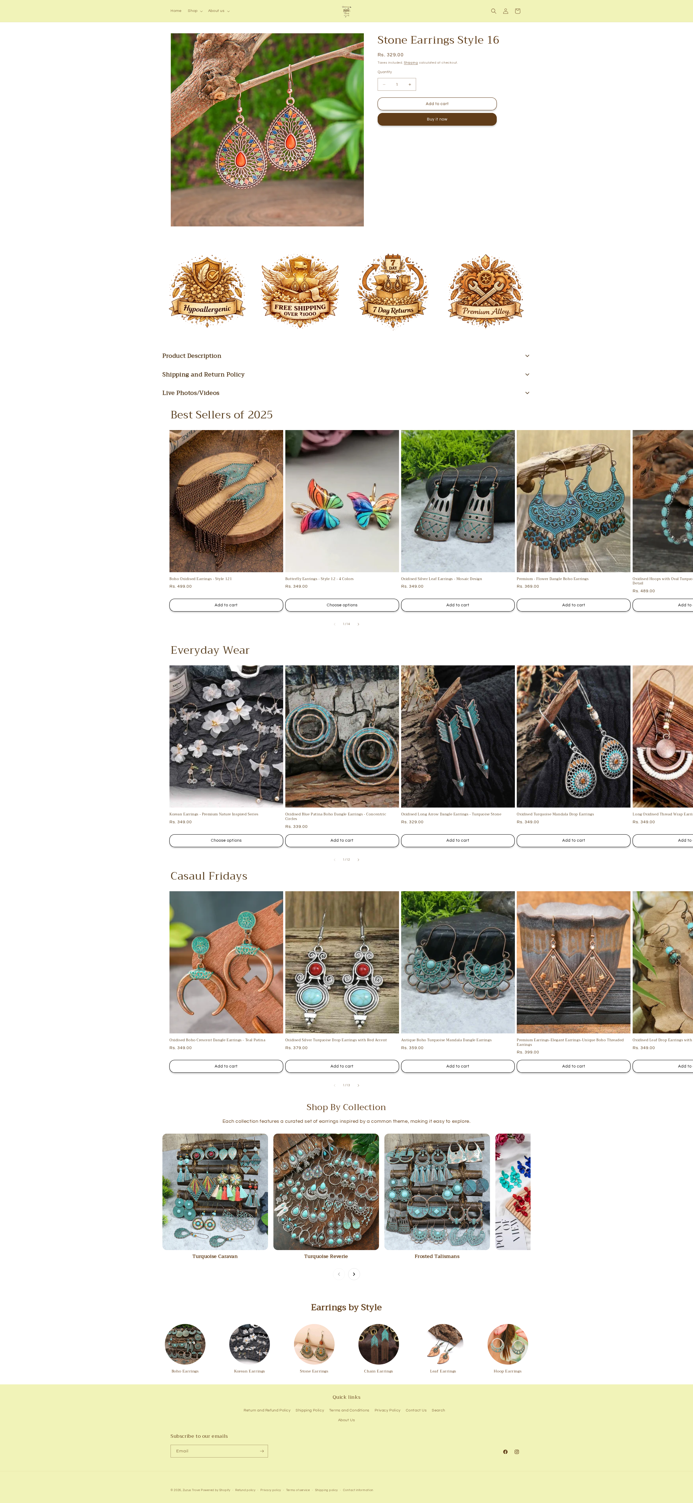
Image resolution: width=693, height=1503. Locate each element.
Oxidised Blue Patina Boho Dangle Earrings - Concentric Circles (335, 816)
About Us (346, 1420)
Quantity (385, 72)
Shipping (411, 62)
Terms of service (298, 1490)
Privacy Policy (388, 1410)
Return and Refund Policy (267, 1410)
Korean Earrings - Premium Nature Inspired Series (214, 814)
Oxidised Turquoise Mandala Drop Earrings (555, 814)
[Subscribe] (262, 1451)
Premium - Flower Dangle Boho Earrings (553, 579)
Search (438, 1410)
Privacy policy (270, 1490)
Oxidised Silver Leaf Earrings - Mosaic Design (441, 579)
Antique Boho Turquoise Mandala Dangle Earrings (446, 1040)
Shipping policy (326, 1490)
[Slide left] (335, 624)
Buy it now (437, 120)
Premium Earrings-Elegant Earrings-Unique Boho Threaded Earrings (570, 1042)
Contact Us (416, 1410)
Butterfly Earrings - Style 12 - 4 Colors (319, 579)
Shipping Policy (310, 1410)
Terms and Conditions (349, 1410)
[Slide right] (358, 624)
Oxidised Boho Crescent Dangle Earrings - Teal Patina (217, 1040)
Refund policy (245, 1490)
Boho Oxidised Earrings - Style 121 (200, 579)
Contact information (358, 1490)
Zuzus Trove (191, 1490)
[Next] (354, 1274)
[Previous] (339, 1274)
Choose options (342, 605)
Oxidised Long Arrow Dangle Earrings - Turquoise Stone (451, 814)
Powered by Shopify (215, 1490)
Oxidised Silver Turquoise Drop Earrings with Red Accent (336, 1040)
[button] (195, 11)
